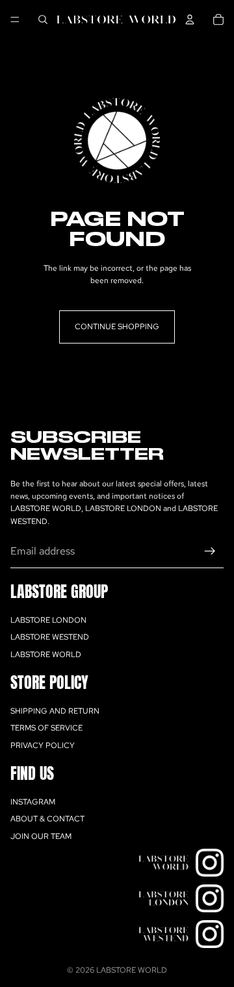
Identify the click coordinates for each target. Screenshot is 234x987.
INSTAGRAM (32, 802)
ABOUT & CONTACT (47, 819)
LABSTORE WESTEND (49, 637)
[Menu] (15, 19)
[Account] (190, 19)
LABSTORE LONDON (48, 620)
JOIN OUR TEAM (41, 836)
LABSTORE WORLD (45, 654)
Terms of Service (46, 728)
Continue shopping (117, 326)
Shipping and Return (54, 711)
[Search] (43, 19)
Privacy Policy (42, 745)
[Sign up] (210, 551)
